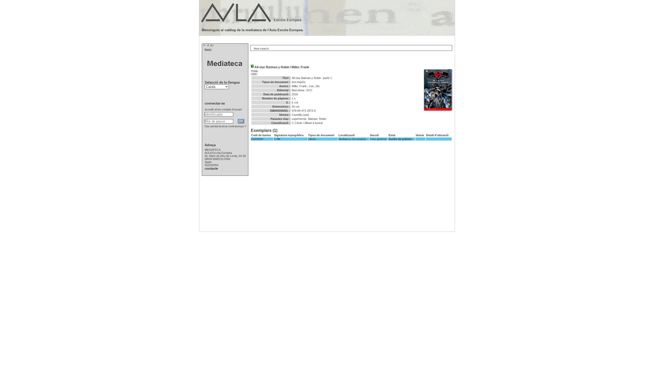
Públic (254, 71)
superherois (299, 118)
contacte (211, 168)
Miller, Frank (300, 67)
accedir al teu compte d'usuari (223, 109)
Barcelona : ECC (302, 90)
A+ (212, 45)
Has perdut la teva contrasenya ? (225, 126)
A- (204, 45)
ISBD (254, 74)
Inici (208, 50)
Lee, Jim (314, 86)
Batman (313, 118)
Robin (322, 118)
